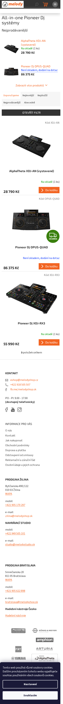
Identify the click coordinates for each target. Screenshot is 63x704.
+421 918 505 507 (20, 385)
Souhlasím (30, 695)
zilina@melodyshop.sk (18, 516)
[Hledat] (36, 4)
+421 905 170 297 (15, 505)
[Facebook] (7, 409)
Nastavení (30, 684)
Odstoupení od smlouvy (19, 455)
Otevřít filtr (31, 112)
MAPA (8, 494)
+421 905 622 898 (15, 591)
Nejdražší (42, 95)
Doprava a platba (15, 450)
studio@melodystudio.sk (20, 544)
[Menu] (55, 4)
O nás (8, 430)
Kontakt (10, 436)
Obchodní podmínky (17, 445)
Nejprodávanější (12, 102)
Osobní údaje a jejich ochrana (22, 465)
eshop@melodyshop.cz (24, 380)
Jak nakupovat (14, 440)
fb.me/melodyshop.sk (23, 389)
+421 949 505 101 (15, 533)
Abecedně (29, 102)
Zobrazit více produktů (30, 85)
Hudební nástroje (15, 615)
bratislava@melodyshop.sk (21, 602)
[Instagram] (19, 409)
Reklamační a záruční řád (20, 460)
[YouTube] (14, 409)
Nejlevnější (28, 95)
